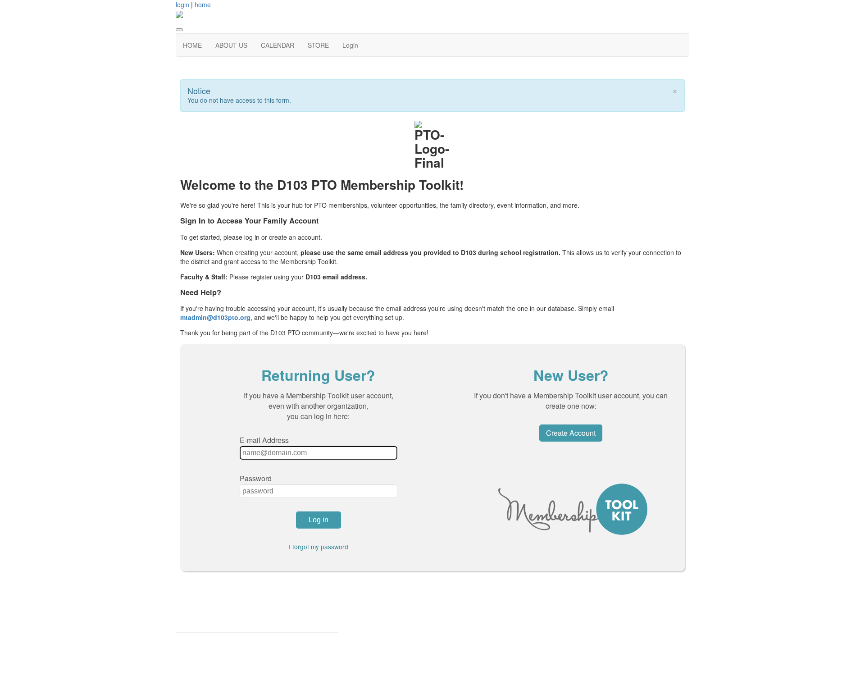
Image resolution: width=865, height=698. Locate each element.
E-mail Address (264, 440)
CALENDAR (277, 45)
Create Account (571, 433)
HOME (192, 45)
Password (256, 478)
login (182, 4)
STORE (318, 45)
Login (350, 45)
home (203, 4)
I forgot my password (318, 546)
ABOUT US (231, 45)
